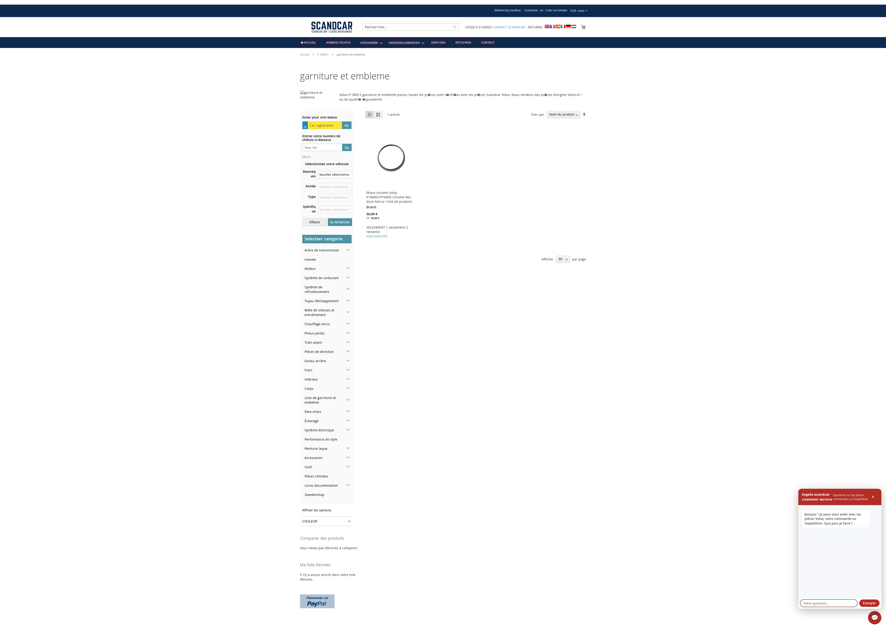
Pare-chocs (313, 411)
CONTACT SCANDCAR (508, 27)
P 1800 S (323, 54)
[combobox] (410, 27)
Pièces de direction (319, 351)
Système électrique (319, 430)
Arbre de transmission (322, 250)
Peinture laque (316, 448)
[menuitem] (308, 42)
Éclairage (312, 421)
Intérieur (311, 379)
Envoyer (869, 603)
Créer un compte (556, 10)
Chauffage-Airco (317, 324)
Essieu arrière (315, 361)
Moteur (310, 268)
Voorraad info (376, 236)
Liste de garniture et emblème (320, 400)
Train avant (313, 342)
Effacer (314, 222)
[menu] (443, 42)
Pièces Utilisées (316, 476)
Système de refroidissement (317, 289)
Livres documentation (321, 485)
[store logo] (331, 27)
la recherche (340, 222)
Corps (309, 388)
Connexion (531, 10)
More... (307, 157)
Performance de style (321, 439)
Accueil (305, 54)
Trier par (537, 114)
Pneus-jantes (315, 333)
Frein (308, 370)
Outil (308, 467)
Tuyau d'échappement (322, 301)
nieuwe (310, 259)
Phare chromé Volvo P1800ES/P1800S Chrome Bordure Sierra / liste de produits (389, 197)
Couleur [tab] (309, 521)
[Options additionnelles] (317, 600)
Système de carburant (322, 278)
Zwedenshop (314, 494)
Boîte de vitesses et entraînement (319, 312)
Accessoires (314, 458)
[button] (579, 10)
